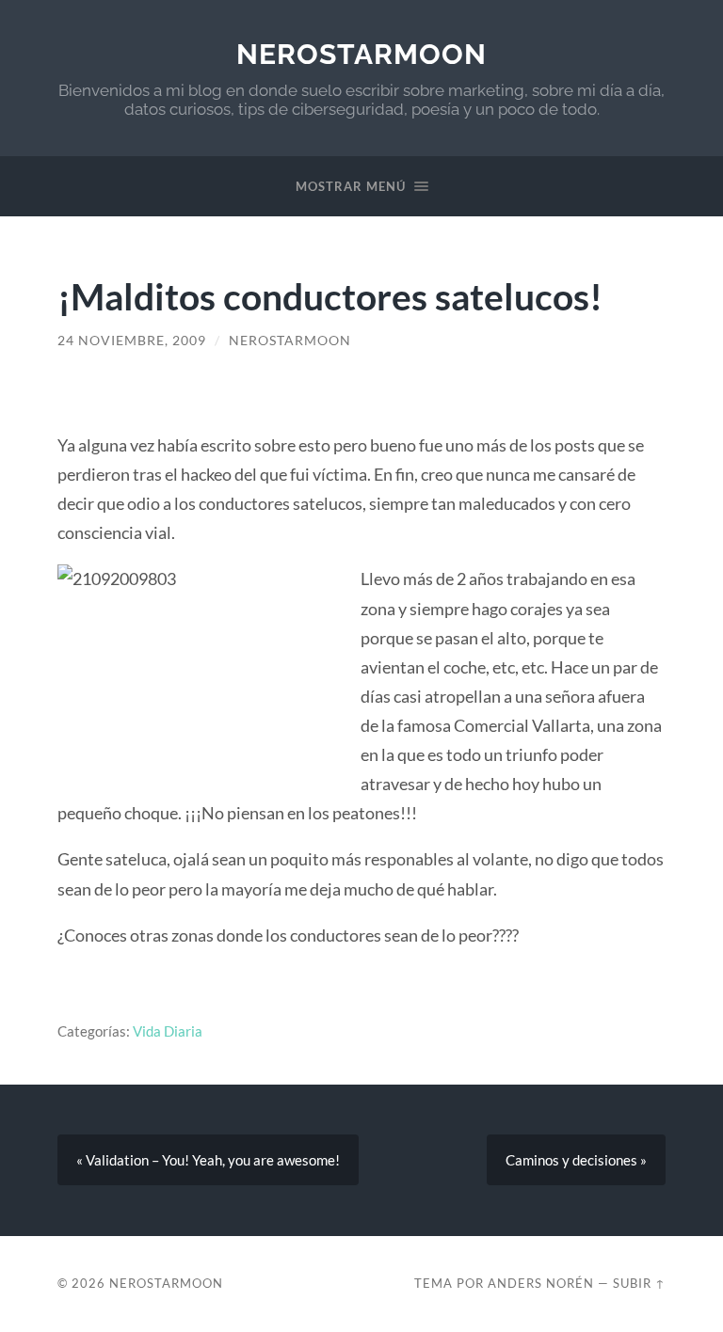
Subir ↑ (639, 1283)
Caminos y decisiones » (576, 1159)
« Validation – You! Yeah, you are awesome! (208, 1159)
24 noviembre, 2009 (131, 340)
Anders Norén (541, 1283)
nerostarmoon (361, 54)
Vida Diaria (167, 1031)
